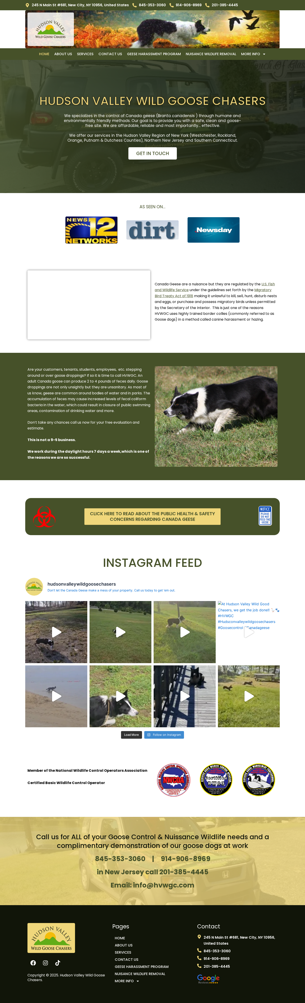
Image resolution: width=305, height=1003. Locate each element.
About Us (63, 54)
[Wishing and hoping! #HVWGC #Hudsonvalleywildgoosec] (56, 696)
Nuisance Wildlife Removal (211, 54)
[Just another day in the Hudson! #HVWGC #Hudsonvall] (185, 696)
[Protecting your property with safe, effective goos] (121, 632)
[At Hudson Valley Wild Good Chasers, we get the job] (249, 632)
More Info (250, 54)
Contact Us (110, 54)
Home (44, 54)
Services (85, 54)
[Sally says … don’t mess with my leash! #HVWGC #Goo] (249, 696)
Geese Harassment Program (154, 54)
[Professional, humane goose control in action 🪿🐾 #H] (185, 632)
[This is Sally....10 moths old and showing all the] (121, 696)
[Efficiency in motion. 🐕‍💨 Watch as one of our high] (56, 632)
